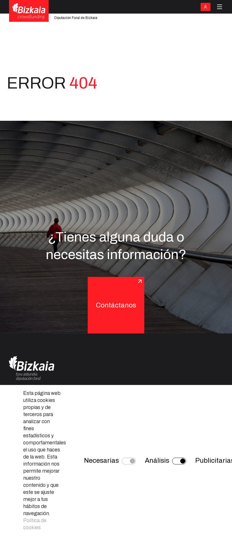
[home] (28, 11)
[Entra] (205, 7)
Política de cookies (34, 524)
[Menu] (219, 6)
